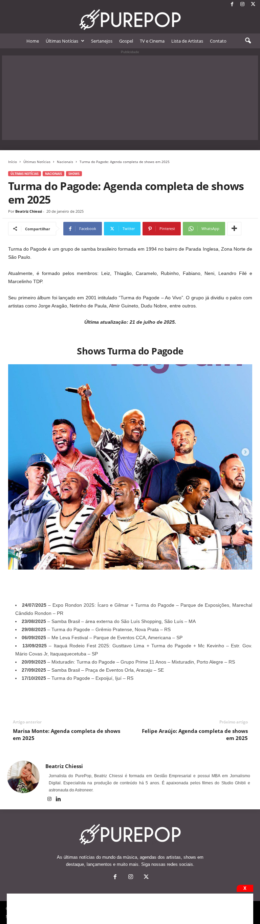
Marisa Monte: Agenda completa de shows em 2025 (66, 734)
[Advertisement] (130, 97)
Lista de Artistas (187, 41)
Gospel (126, 41)
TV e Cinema (152, 41)
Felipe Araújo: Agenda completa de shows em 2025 (195, 734)
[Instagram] (242, 4)
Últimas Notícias (62, 41)
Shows (74, 173)
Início (12, 161)
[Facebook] (232, 4)
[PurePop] (130, 19)
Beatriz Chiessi (28, 211)
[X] (253, 4)
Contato (218, 41)
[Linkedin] (59, 799)
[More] (234, 228)
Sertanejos (101, 41)
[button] (247, 40)
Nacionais (65, 161)
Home (32, 41)
